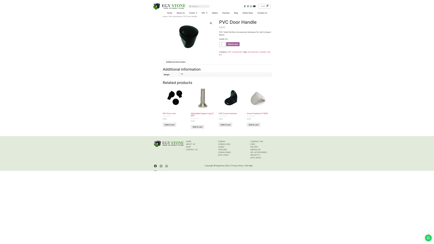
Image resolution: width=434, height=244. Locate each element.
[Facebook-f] (244, 6)
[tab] (176, 62)
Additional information (176, 62)
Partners (226, 13)
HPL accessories (175, 16)
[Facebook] (155, 166)
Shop (188, 147)
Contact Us (262, 13)
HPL (203, 13)
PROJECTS (255, 155)
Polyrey (254, 147)
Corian (192, 13)
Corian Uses (224, 144)
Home (169, 13)
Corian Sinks (224, 152)
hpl (269, 52)
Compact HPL (256, 141)
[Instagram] (248, 6)
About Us (181, 13)
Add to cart (233, 44)
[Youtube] (254, 6)
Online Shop (248, 13)
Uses (252, 144)
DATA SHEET (255, 158)
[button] (428, 238)
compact (263, 52)
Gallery (215, 13)
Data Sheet (223, 155)
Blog (236, 13)
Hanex (221, 147)
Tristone (222, 149)
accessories (253, 52)
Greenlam (255, 149)
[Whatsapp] (251, 6)
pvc (220, 54)
